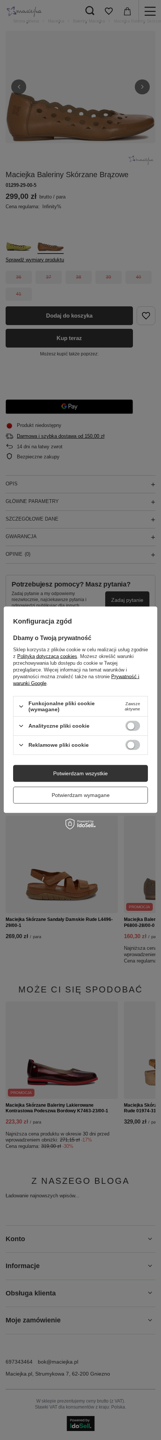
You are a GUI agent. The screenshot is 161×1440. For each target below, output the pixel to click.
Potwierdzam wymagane (81, 795)
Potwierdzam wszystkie (80, 773)
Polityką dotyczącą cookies (47, 656)
